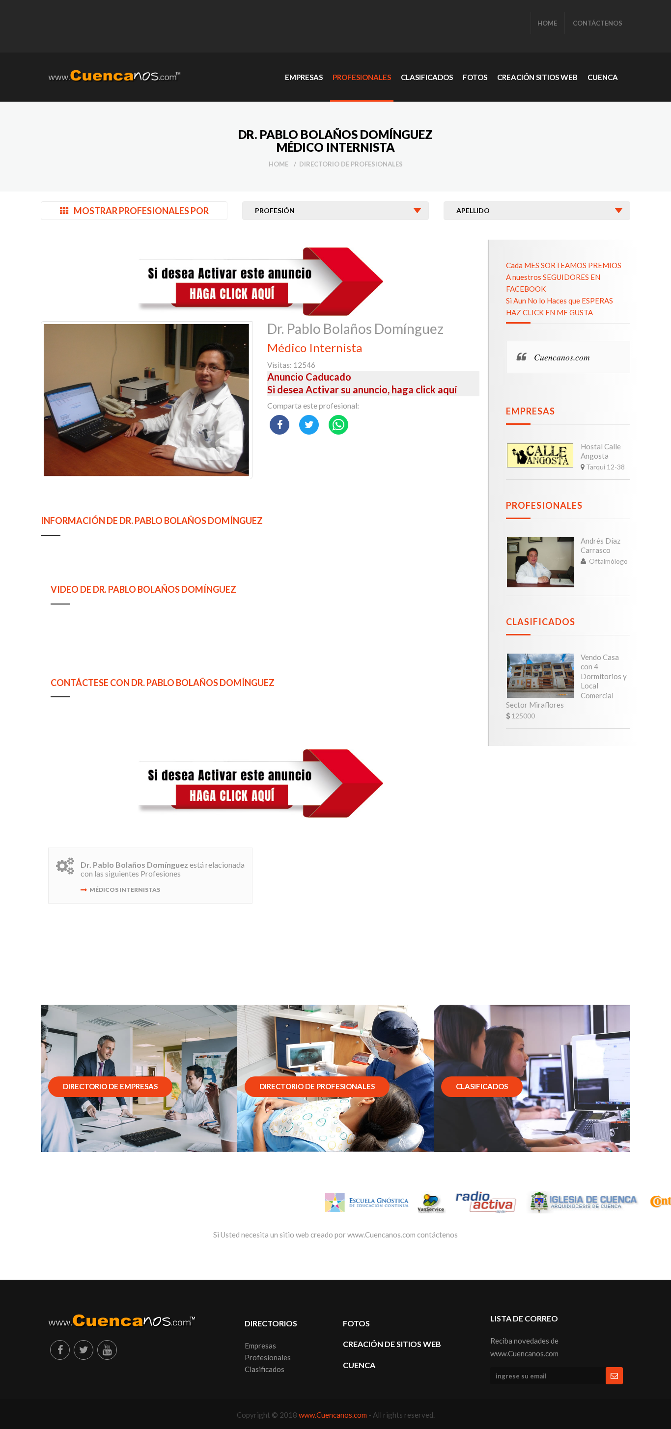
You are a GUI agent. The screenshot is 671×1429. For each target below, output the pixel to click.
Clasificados (540, 621)
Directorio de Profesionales (351, 164)
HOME (547, 23)
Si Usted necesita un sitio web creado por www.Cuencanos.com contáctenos (335, 1234)
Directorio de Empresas (110, 1086)
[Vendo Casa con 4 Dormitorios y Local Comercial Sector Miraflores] (540, 676)
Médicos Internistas (124, 889)
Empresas (530, 411)
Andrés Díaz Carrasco (600, 545)
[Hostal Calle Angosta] (540, 455)
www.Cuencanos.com (333, 1414)
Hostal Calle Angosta (601, 451)
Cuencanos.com (562, 357)
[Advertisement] (227, 27)
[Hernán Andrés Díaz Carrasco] (540, 562)
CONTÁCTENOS (597, 23)
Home (278, 164)
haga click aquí (424, 389)
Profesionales (544, 505)
